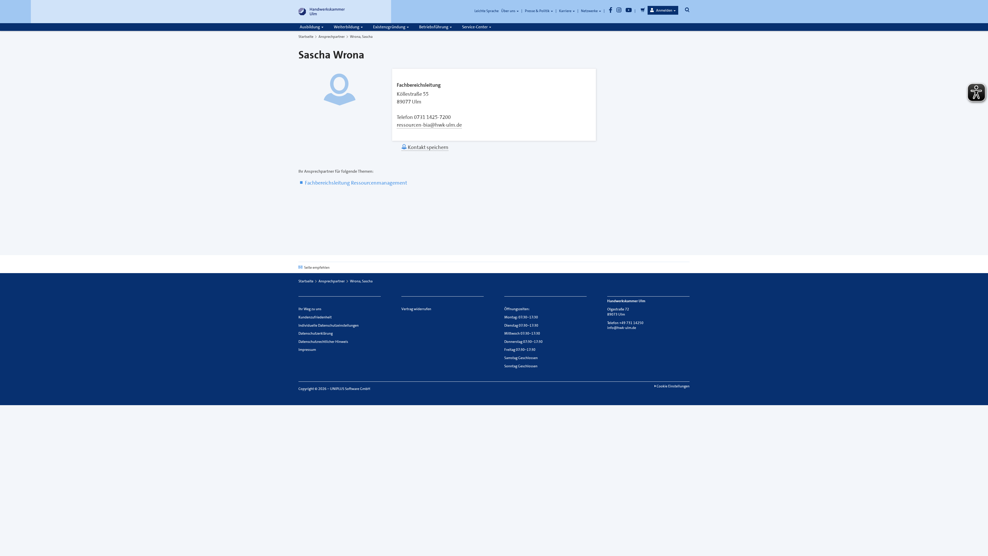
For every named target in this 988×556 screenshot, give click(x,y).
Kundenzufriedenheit (315, 317)
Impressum (307, 349)
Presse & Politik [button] (537, 10)
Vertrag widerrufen (416, 309)
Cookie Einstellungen (673, 386)
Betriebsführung (434, 27)
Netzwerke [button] (589, 10)
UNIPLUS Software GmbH (350, 388)
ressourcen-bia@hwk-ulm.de (429, 124)
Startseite (305, 36)
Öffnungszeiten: (517, 309)
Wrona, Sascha (361, 36)
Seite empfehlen (317, 267)
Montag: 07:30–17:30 (521, 317)
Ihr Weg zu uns (309, 309)
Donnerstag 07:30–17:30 (523, 341)
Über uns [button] (508, 10)
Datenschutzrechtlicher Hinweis (323, 341)
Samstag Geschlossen (521, 357)
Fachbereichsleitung (419, 85)
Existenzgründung (389, 27)
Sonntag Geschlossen (520, 366)
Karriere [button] (565, 10)
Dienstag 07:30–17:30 (521, 325)
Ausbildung (310, 27)
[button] (663, 10)
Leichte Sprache (486, 10)
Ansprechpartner (332, 36)
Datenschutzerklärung (315, 333)
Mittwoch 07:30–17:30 (522, 333)
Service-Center (475, 27)
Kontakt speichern (427, 147)
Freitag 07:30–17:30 (519, 349)
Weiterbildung (347, 27)
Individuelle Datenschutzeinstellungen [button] (328, 325)
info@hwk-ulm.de (621, 327)
